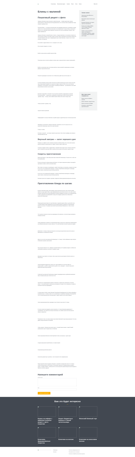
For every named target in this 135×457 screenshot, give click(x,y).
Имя (38, 387)
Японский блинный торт (88, 418)
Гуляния (68, 3)
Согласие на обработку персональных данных (77, 453)
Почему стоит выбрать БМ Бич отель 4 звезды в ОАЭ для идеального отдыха (87, 27)
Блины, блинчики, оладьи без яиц (88, 101)
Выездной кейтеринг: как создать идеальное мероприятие (88, 23)
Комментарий (40, 377)
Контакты (54, 451)
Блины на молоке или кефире (87, 103)
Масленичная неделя (61, 3)
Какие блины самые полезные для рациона (88, 19)
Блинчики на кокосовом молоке (88, 440)
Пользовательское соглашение (74, 451)
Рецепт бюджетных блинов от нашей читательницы (65, 420)
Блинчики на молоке (66, 439)
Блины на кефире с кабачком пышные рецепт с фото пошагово (45, 421)
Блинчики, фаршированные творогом (44, 441)
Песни (72, 3)
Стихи (76, 3)
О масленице (53, 3)
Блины (80, 3)
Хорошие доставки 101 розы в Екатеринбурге (87, 16)
